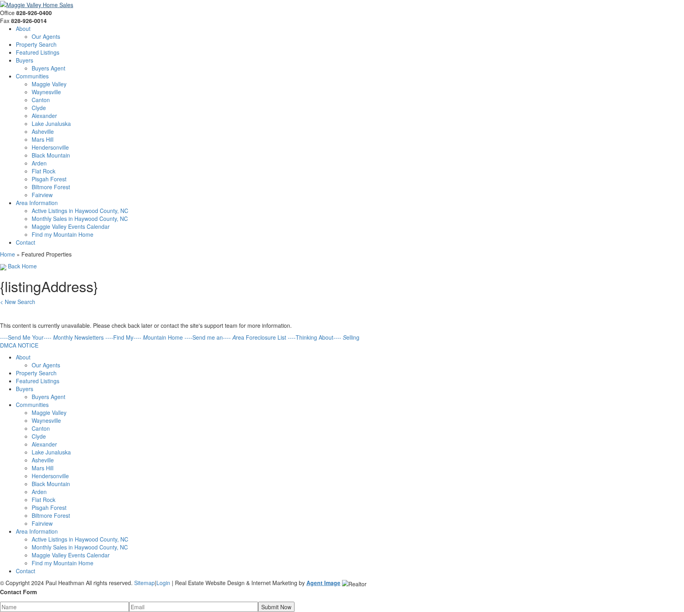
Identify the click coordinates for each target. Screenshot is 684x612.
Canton (41, 100)
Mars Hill (42, 139)
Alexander (44, 116)
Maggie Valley (49, 84)
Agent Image (323, 583)
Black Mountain (51, 155)
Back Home (21, 266)
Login (163, 583)
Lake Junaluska (51, 123)
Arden (39, 163)
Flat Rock (43, 171)
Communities (32, 76)
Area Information (37, 203)
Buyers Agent (48, 68)
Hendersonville (50, 147)
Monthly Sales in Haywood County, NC (80, 218)
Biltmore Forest (51, 187)
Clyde (39, 108)
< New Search (17, 302)
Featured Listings (37, 52)
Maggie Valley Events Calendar (71, 226)
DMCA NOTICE (19, 345)
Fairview (42, 195)
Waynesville (46, 92)
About (23, 28)
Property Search (36, 44)
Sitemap (144, 583)
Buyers (24, 60)
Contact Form (18, 592)
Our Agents (46, 36)
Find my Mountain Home (62, 234)
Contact (25, 242)
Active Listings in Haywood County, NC (80, 211)
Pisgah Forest (49, 179)
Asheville (43, 131)
